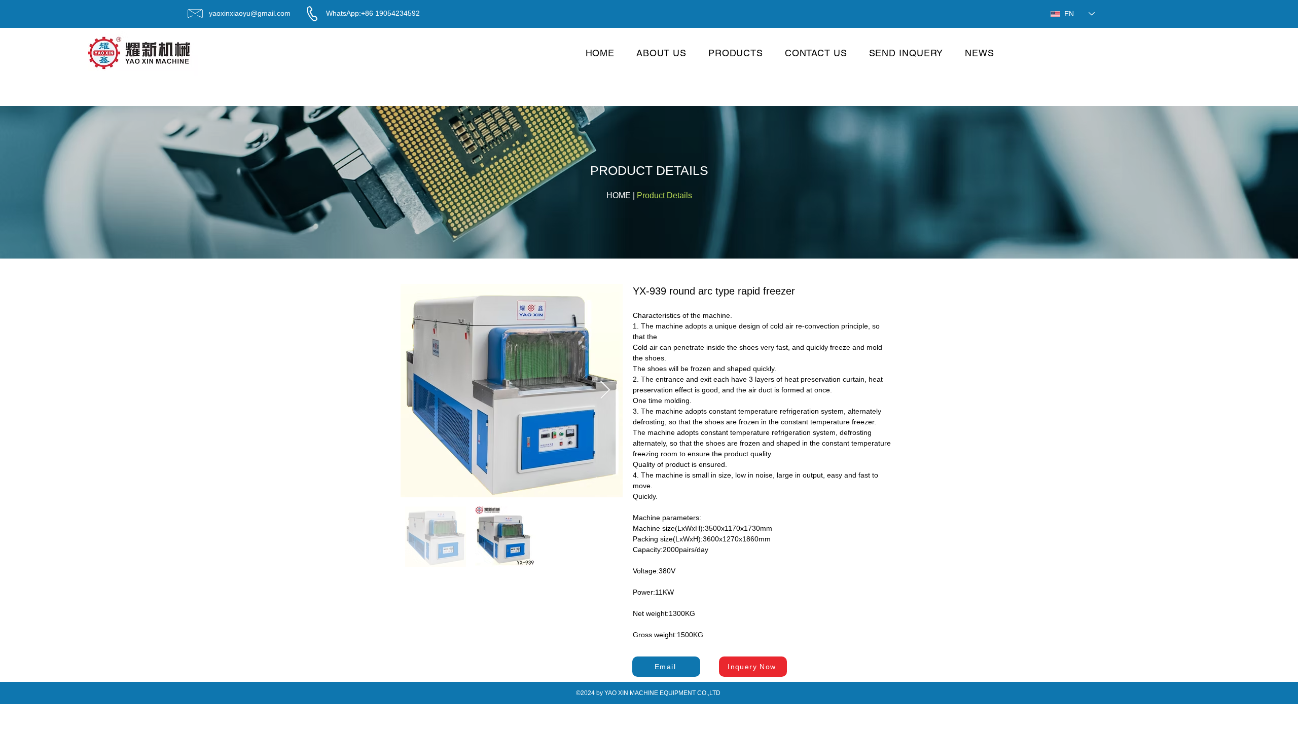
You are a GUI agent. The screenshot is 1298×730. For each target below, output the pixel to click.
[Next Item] (605, 390)
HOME (618, 195)
